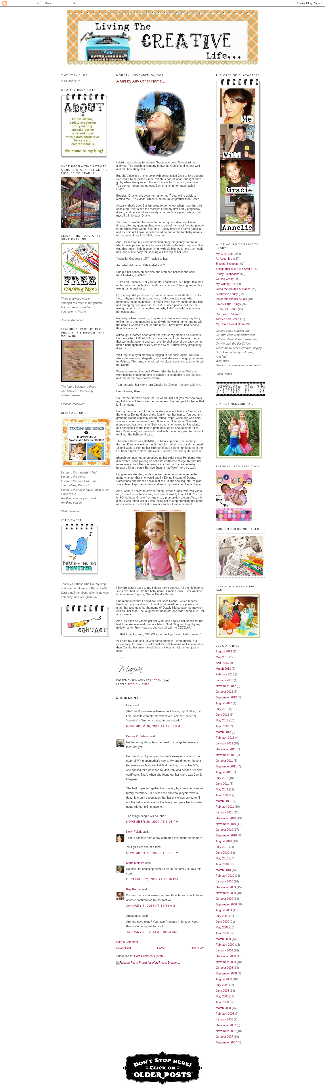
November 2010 (226, 824)
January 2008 (224, 1019)
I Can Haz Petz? (226, 309)
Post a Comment (127, 941)
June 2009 (222, 921)
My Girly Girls (138, 684)
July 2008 (222, 985)
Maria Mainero (135, 863)
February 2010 (225, 875)
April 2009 (222, 933)
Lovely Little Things (228, 304)
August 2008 (224, 979)
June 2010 (222, 852)
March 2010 (223, 870)
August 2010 (224, 841)
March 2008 (223, 1008)
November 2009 (226, 893)
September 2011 (226, 766)
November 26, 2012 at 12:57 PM (153, 726)
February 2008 (225, 1013)
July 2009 (222, 916)
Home (161, 948)
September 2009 (226, 904)
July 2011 (222, 778)
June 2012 (222, 714)
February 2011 (225, 806)
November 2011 (226, 755)
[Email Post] (165, 680)
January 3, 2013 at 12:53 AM (150, 905)
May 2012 (222, 720)
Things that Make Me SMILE (234, 268)
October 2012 (224, 691)
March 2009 (223, 939)
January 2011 (224, 812)
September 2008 (226, 973)
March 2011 (223, 801)
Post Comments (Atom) (149, 956)
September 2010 (226, 835)
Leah (129, 705)
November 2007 (226, 1031)
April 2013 (222, 663)
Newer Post (123, 948)
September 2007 (226, 1042)
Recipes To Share (227, 314)
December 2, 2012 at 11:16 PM (152, 879)
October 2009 (224, 898)
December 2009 (226, 887)
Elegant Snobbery (227, 263)
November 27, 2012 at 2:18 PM (152, 853)
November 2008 (226, 962)
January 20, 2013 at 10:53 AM (151, 932)
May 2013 (222, 657)
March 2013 (223, 668)
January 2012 (224, 743)
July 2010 (222, 847)
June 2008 (222, 990)
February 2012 (225, 737)
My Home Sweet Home (230, 324)
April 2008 (222, 1002)
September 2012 (226, 697)
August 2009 (224, 910)
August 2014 (224, 651)
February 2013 (225, 674)
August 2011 (224, 772)
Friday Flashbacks (227, 274)
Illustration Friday (227, 294)
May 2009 (222, 927)
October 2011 (224, 760)
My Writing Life (225, 284)
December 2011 (226, 749)
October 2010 (224, 829)
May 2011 (222, 789)
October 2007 (224, 1036)
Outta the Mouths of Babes (233, 289)
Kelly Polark (134, 831)
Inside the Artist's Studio (231, 299)
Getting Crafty (225, 278)
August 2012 (224, 703)
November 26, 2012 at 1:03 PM (152, 821)
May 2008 (222, 996)
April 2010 (222, 864)
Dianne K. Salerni (137, 736)
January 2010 (224, 881)
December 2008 (226, 956)
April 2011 (222, 795)
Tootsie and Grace (227, 319)
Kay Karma (133, 889)
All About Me (224, 258)
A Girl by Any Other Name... (140, 81)
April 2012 (222, 726)
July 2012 (222, 709)
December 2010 (226, 818)
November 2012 (226, 686)
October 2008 (224, 967)
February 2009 (225, 944)
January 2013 (224, 680)
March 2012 (223, 732)
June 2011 (222, 783)
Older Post (197, 948)
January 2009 (224, 950)
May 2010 (222, 858)
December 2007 (226, 1025)
